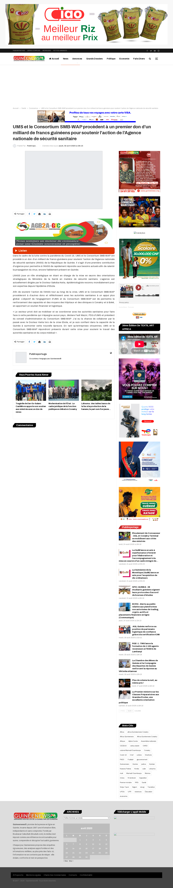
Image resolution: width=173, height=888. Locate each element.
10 (93, 844)
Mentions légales (33, 875)
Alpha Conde (133, 741)
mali (121, 773)
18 (100, 849)
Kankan (152, 764)
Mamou (147, 773)
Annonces (77, 59)
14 (73, 849)
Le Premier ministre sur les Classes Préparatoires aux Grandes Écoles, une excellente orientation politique (139, 697)
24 (93, 853)
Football (130, 760)
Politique (111, 59)
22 (80, 853)
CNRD (145, 746)
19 (106, 849)
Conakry (147, 750)
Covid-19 (123, 755)
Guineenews (124, 764)
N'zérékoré (132, 778)
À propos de (18, 875)
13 (67, 849)
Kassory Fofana (125, 769)
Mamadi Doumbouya (134, 773)
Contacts (73, 875)
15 (80, 849)
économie (123, 796)
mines (122, 778)
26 (106, 853)
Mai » (71, 861)
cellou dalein (134, 746)
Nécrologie (47, 51)
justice (143, 764)
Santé (144, 782)
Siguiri (134, 787)
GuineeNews (123, 307)
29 (80, 857)
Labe (144, 769)
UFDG (122, 792)
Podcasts (131, 307)
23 (86, 853)
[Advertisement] (86, 85)
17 (93, 849)
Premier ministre (126, 782)
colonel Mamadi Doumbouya (130, 750)
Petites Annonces (60, 51)
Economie (124, 59)
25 (100, 853)
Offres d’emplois (33, 51)
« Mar (65, 861)
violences (138, 792)
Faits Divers (139, 59)
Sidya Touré (124, 787)
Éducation (148, 792)
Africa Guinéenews (127, 737)
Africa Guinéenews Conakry (147, 737)
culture (139, 755)
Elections (148, 755)
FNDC (122, 760)
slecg (142, 787)
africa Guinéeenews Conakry (137, 732)
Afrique (122, 741)
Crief (131, 755)
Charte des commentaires (55, 875)
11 (100, 844)
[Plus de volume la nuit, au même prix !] (124, 683)
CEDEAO (123, 746)
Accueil (55, 59)
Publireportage (19, 51)
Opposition (143, 778)
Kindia (136, 769)
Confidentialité (86, 875)
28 (73, 857)
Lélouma (152, 769)
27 (67, 857)
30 (86, 857)
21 (73, 853)
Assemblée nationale (148, 741)
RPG (136, 782)
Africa (122, 732)
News (65, 59)
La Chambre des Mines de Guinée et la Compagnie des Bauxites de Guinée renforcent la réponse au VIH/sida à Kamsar (138, 665)
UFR (129, 792)
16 (86, 849)
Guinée (135, 764)
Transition (151, 787)
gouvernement (142, 760)
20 (67, 853)
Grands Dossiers (94, 59)
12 (106, 844)
